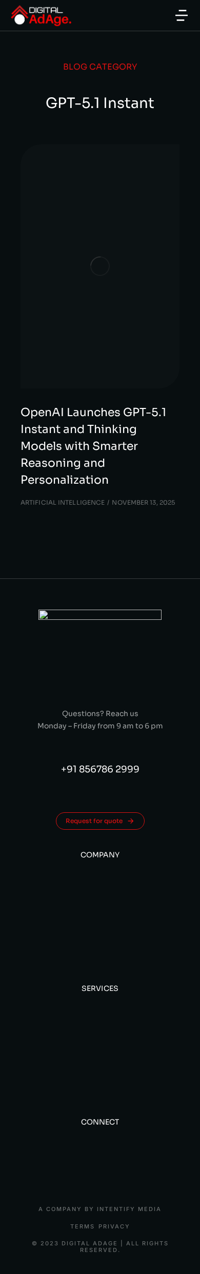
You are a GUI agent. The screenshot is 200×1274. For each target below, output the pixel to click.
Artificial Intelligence (63, 502)
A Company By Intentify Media (100, 1209)
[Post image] (100, 266)
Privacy (114, 1226)
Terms (82, 1226)
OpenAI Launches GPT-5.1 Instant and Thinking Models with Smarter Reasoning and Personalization (93, 446)
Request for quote (94, 821)
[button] (181, 15)
